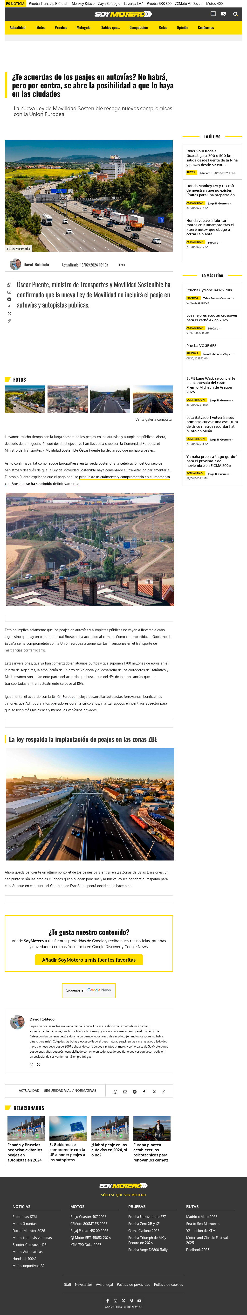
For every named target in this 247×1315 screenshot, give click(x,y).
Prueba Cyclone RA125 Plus (209, 290)
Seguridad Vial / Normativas (70, 1090)
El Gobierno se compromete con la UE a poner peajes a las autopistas (67, 1152)
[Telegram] (9, 298)
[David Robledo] (16, 264)
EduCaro (205, 173)
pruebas (192, 297)
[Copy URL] (9, 320)
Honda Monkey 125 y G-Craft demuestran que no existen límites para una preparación (210, 190)
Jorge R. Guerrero (218, 203)
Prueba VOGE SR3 (201, 345)
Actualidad (29, 1090)
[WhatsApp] (9, 284)
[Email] (9, 291)
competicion (195, 399)
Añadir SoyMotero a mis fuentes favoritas (89, 960)
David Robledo (36, 264)
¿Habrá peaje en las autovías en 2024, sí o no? (109, 1149)
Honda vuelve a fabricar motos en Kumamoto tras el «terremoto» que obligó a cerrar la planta (210, 227)
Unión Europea (63, 696)
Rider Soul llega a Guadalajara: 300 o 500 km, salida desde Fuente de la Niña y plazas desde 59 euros (212, 158)
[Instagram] (31, 1063)
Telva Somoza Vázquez (217, 298)
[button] (235, 14)
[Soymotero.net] (123, 14)
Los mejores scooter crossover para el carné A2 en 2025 (211, 317)
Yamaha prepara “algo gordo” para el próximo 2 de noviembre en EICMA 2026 (211, 461)
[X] (9, 313)
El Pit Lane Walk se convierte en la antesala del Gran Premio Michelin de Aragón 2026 (210, 385)
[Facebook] (9, 306)
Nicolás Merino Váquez (217, 354)
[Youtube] (139, 1301)
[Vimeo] (131, 1301)
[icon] (213, 14)
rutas (190, 172)
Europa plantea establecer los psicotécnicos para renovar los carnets (151, 1152)
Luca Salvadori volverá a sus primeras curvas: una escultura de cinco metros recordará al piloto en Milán (212, 424)
